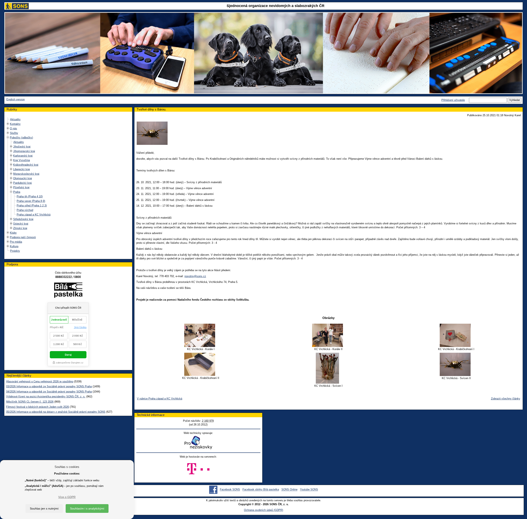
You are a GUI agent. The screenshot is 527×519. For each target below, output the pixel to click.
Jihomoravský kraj (24, 151)
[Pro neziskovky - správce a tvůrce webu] (198, 442)
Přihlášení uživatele (453, 100)
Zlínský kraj (20, 228)
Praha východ (25, 210)
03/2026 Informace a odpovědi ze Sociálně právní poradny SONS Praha (49, 386)
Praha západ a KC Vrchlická (33, 214)
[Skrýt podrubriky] (7, 137)
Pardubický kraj (22, 182)
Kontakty (15, 123)
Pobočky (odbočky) (21, 137)
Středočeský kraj (23, 219)
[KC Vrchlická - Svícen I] (328, 368)
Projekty (15, 250)
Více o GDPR (67, 497)
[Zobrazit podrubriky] (7, 123)
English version (15, 99)
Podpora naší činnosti (23, 237)
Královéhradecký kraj (25, 164)
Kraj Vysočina (21, 160)
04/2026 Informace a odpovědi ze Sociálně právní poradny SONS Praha (49, 391)
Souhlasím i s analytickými (87, 508)
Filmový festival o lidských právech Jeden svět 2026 (37, 406)
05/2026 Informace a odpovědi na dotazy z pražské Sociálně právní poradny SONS (55, 411)
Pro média (16, 241)
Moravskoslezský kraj (26, 173)
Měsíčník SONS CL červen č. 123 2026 (30, 401)
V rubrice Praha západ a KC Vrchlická (159, 398)
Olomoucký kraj (22, 178)
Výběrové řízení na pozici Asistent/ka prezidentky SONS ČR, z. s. (45, 396)
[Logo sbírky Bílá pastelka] (68, 291)
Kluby (13, 232)
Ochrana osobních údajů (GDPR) (263, 510)
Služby (14, 133)
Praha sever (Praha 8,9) (31, 201)
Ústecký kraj (20, 223)
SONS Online (289, 489)
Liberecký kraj (21, 169)
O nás (13, 128)
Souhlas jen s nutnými (44, 508)
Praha (16, 191)
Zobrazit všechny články (505, 398)
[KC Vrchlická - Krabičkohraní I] (456, 335)
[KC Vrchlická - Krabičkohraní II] (200, 364)
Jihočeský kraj (21, 146)
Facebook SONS (230, 489)
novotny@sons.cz (195, 276)
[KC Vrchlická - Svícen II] (456, 364)
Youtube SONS (309, 489)
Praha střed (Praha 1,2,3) (32, 205)
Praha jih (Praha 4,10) (30, 196)
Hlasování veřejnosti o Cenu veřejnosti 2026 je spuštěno (39, 381)
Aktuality (15, 119)
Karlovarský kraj (23, 155)
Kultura (14, 246)
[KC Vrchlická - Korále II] (328, 335)
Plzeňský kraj (21, 187)
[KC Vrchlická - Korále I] (200, 335)
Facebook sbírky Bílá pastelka (261, 489)
